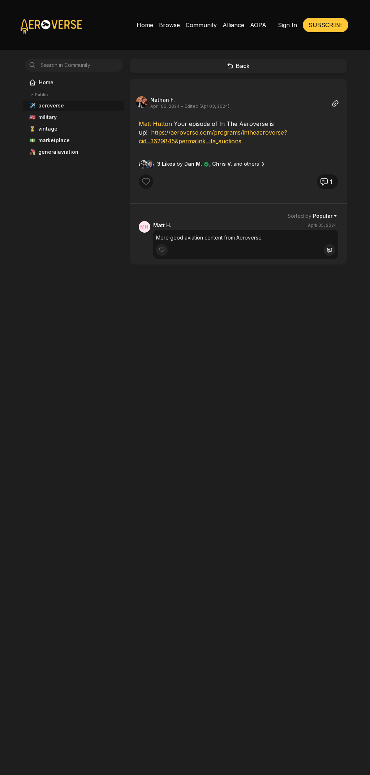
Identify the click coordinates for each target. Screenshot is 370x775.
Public (41, 94)
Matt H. (162, 225)
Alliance (233, 25)
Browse (169, 25)
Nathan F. (162, 100)
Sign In (287, 25)
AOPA (258, 25)
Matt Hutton (155, 123)
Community (201, 25)
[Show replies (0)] (329, 250)
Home (145, 25)
